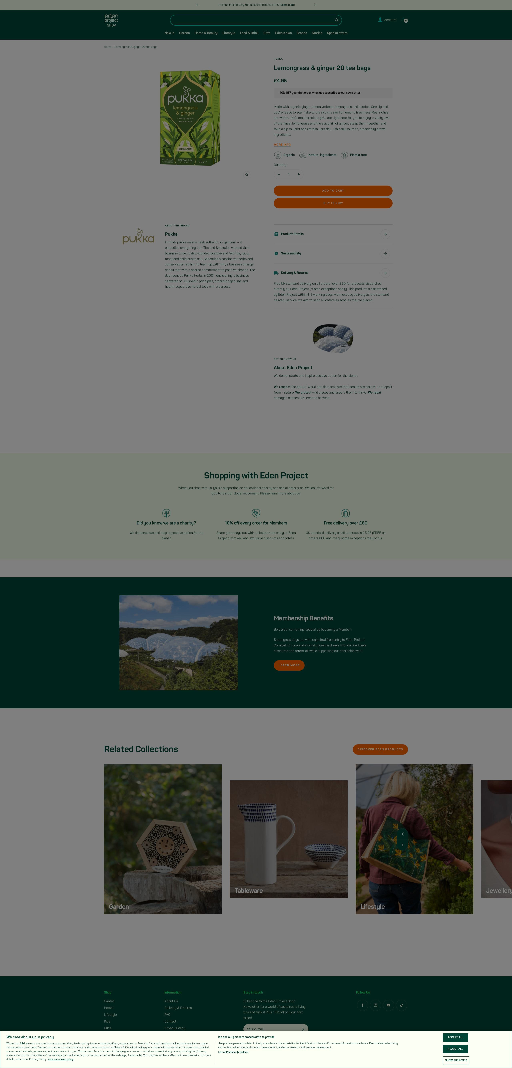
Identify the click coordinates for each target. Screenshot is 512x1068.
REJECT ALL (455, 1049)
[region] (256, 1049)
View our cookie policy (60, 1059)
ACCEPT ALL (455, 1037)
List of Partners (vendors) (233, 1052)
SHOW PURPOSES (456, 1060)
